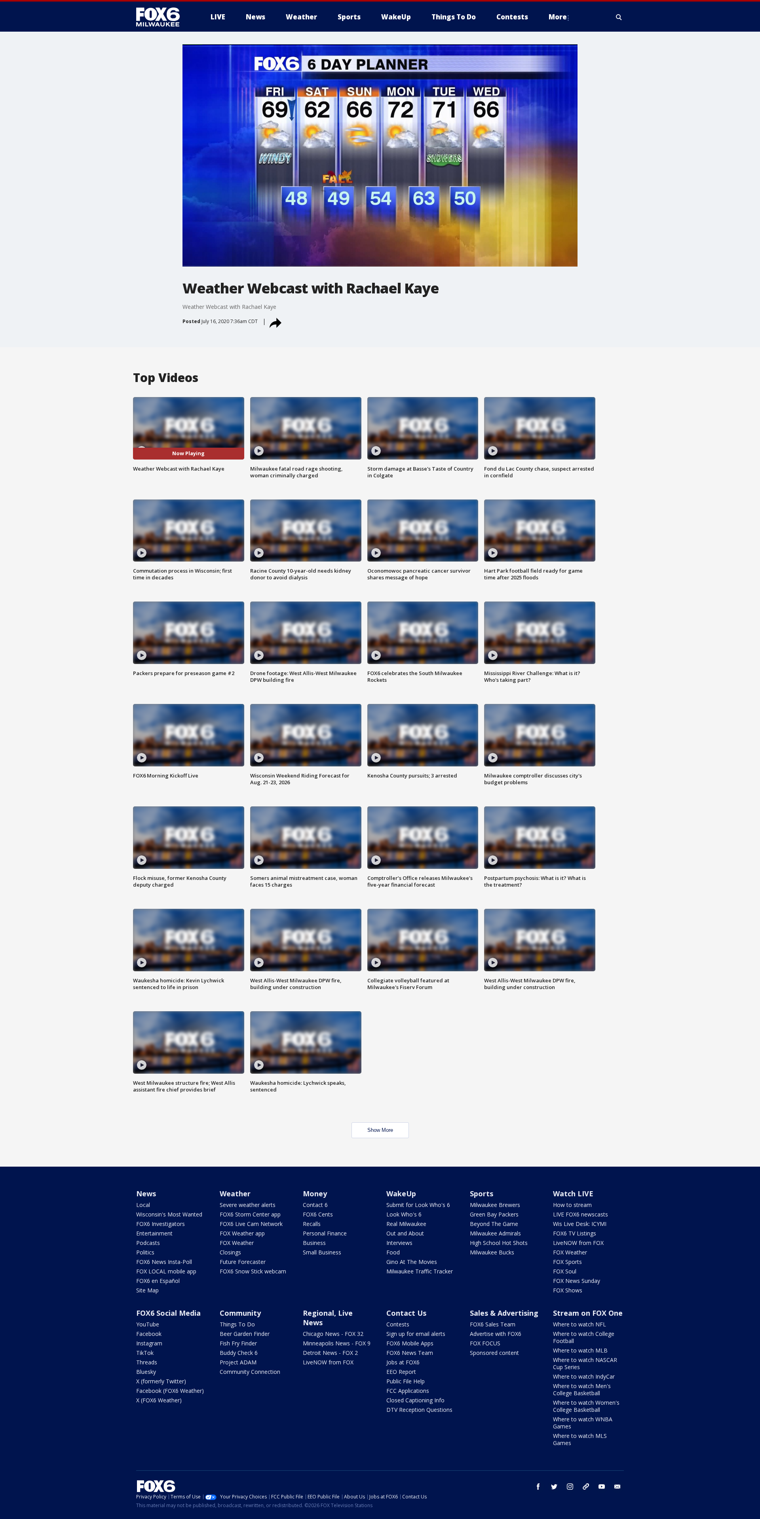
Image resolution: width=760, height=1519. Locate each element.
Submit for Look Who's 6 (418, 1205)
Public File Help (405, 1381)
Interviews (399, 1243)
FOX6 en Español (158, 1280)
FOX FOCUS (485, 1343)
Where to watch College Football (583, 1337)
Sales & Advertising (504, 1313)
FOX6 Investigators (160, 1224)
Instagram (149, 1343)
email (617, 1486)
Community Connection (250, 1371)
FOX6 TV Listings (574, 1233)
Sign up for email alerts (415, 1333)
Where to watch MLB (580, 1350)
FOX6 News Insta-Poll (164, 1262)
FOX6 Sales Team (492, 1324)
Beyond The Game (494, 1224)
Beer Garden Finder (245, 1333)
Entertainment (154, 1233)
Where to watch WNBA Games (582, 1422)
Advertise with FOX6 (495, 1333)
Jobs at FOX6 (403, 1362)
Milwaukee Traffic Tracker (419, 1271)
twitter (554, 1486)
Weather (235, 1193)
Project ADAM (238, 1362)
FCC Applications (407, 1390)
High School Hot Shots (499, 1243)
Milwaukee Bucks (492, 1252)
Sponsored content (494, 1352)
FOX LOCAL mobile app (166, 1271)
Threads (146, 1362)
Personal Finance (325, 1233)
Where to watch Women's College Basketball (586, 1406)
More (558, 16)
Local (143, 1205)
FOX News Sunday (576, 1280)
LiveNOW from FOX (578, 1243)
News (146, 1193)
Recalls (312, 1224)
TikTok (145, 1352)
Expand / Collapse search (619, 17)
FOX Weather (237, 1243)
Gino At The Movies (411, 1262)
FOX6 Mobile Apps (409, 1343)
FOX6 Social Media (168, 1313)
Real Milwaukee (406, 1224)
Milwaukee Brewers (495, 1205)
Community (240, 1313)
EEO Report (401, 1371)
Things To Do (237, 1324)
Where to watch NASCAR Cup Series (585, 1363)
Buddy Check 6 (239, 1352)
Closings (230, 1252)
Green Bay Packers (494, 1214)
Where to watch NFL (579, 1324)
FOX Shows (567, 1290)
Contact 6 (315, 1205)
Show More (380, 1130)
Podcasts (148, 1243)
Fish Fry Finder (238, 1343)
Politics (145, 1252)
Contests (397, 1324)
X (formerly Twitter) (161, 1381)
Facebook (149, 1333)
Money (315, 1193)
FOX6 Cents (318, 1214)
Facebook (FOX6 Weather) (170, 1390)
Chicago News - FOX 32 (333, 1333)
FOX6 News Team (409, 1352)
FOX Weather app (242, 1233)
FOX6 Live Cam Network (251, 1224)
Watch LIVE (573, 1193)
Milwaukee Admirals (495, 1233)
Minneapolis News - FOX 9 (336, 1343)
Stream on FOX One (588, 1313)
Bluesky (146, 1371)
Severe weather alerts (248, 1205)
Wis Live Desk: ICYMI (579, 1224)
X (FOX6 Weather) (159, 1400)
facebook (538, 1486)
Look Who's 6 (404, 1214)
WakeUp (401, 1193)
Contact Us (406, 1313)
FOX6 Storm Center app (250, 1214)
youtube (601, 1486)
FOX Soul (564, 1271)
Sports (481, 1193)
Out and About (405, 1233)
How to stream (572, 1205)
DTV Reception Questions (419, 1409)
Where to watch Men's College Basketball (582, 1389)
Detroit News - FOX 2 (330, 1352)
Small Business (322, 1252)
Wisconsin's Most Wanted (169, 1214)
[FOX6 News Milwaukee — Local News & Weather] (162, 17)
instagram (570, 1486)
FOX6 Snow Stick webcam (253, 1271)
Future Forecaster (243, 1262)
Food (393, 1252)
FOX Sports (567, 1262)
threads (586, 1486)
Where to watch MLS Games (580, 1439)
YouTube (147, 1324)
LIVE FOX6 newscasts (580, 1214)
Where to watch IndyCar (584, 1376)
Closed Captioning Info (415, 1400)
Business (314, 1243)
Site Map (147, 1290)
